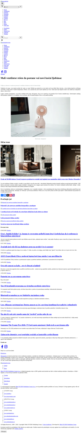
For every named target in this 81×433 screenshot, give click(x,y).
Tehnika (6, 34)
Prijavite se (3, 353)
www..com (10, 396)
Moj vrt (6, 19)
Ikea (5, 21)
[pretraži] (2, 6)
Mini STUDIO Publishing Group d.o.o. (10, 371)
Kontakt (6, 384)
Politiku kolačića (19, 428)
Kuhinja (6, 17)
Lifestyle (6, 32)
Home (5, 9)
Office (5, 29)
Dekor (5, 24)
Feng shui (6, 25)
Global (5, 365)
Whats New (7, 31)
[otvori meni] (2, 3)
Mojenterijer (4, 356)
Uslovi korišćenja (47, 424)
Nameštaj (6, 14)
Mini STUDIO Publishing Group (68, 424)
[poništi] (20, 7)
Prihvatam (3, 431)
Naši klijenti (7, 381)
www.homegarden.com (11, 416)
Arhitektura (6, 11)
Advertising (7, 378)
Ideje (5, 22)
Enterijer (6, 12)
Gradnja (6, 18)
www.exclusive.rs (9, 407)
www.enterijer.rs (9, 413)
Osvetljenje (6, 28)
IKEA (5, 56)
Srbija (5, 368)
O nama (6, 375)
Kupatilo (6, 15)
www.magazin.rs (9, 402)
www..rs (7, 393)
